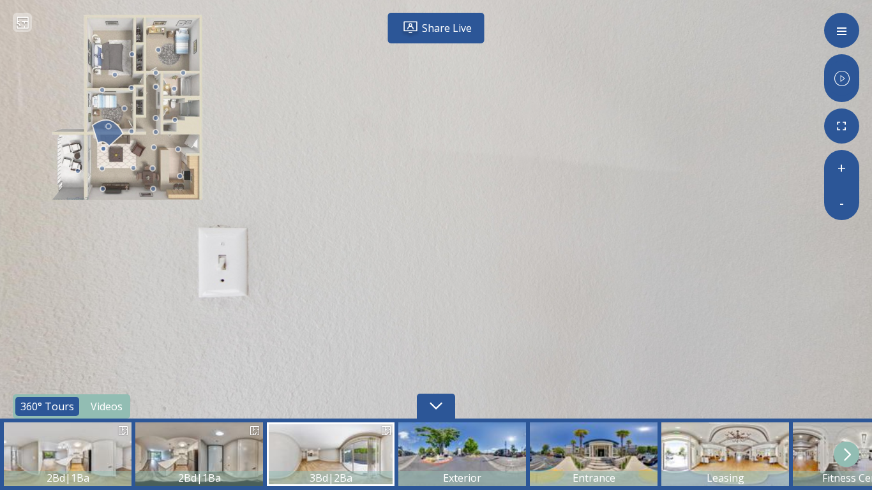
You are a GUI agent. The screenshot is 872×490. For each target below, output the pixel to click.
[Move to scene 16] (175, 120)
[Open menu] (841, 30)
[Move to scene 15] (155, 118)
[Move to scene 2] (102, 169)
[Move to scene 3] (78, 171)
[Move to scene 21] (183, 73)
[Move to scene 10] (180, 176)
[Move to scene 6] (153, 189)
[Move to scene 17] (155, 87)
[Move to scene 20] (158, 50)
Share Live (447, 28)
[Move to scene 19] (155, 73)
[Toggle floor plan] (22, 24)
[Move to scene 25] (132, 54)
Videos (109, 405)
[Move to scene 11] (155, 132)
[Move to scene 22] (131, 88)
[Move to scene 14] (124, 109)
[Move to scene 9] (178, 150)
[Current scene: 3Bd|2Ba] (103, 149)
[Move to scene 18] (174, 89)
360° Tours (47, 405)
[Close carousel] (436, 406)
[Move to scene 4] (133, 168)
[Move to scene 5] (102, 189)
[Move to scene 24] (102, 90)
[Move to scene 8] (154, 148)
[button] (68, 454)
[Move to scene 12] (131, 132)
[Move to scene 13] (108, 127)
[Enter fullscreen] (841, 126)
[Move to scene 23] (115, 75)
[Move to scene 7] (152, 169)
